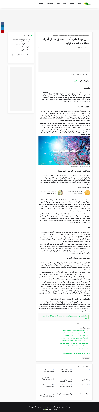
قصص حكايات (86, 358)
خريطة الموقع (35, 407)
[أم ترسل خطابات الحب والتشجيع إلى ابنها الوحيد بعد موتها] (46, 372)
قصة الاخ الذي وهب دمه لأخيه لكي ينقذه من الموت (75, 333)
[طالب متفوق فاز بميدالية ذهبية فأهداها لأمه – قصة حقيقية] (64, 373)
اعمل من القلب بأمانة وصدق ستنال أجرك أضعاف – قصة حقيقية (76, 353)
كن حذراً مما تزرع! (83, 348)
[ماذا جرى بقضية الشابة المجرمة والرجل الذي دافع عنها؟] (46, 388)
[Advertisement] (49, 20)
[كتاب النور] (87, 3)
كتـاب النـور (87, 47)
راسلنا (30, 407)
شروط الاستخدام (44, 407)
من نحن (59, 407)
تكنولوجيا (72, 3)
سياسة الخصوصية (66, 407)
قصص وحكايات (82, 35)
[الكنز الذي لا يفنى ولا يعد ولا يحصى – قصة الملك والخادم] (87, 192)
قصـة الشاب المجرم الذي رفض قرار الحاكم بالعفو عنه (74, 343)
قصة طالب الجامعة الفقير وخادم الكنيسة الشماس (75, 330)
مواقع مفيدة (53, 407)
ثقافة (64, 3)
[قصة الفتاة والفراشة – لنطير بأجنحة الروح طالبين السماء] (60, 192)
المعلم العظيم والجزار (85, 393)
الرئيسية (88, 35)
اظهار (76, 80)
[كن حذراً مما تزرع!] (82, 373)
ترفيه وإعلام (50, 3)
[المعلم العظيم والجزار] (82, 388)
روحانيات (41, 3)
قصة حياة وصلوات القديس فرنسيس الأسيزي (76, 345)
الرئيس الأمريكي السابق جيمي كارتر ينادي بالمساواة (74, 338)
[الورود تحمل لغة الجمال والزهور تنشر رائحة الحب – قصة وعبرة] (64, 387)
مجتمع (58, 3)
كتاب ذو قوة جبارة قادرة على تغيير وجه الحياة (76, 335)
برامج (79, 3)
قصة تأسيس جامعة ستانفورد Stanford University (75, 340)
